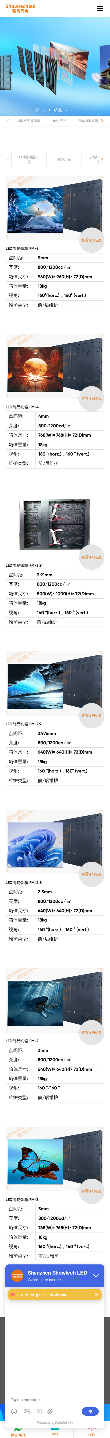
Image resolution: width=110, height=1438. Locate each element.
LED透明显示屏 (28, 121)
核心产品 (59, 121)
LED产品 (55, 110)
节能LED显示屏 (90, 121)
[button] (102, 121)
